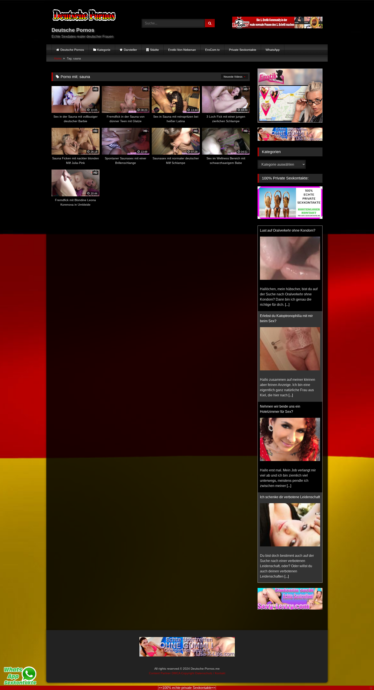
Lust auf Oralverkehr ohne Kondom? (287, 230)
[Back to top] (360, 677)
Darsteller (130, 49)
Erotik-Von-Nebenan (182, 49)
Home (57, 58)
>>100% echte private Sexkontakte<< (187, 688)
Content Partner (160, 673)
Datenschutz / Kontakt (210, 673)
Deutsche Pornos (72, 49)
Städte (154, 49)
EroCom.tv (212, 49)
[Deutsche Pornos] (84, 16)
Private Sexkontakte (242, 49)
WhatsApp (273, 49)
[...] (287, 304)
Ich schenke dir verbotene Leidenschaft (290, 497)
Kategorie (103, 49)
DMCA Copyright (183, 673)
